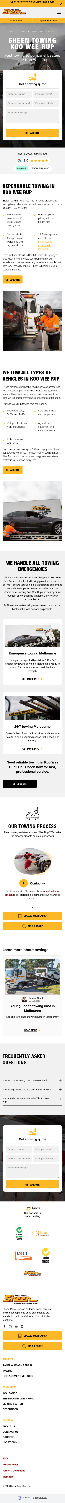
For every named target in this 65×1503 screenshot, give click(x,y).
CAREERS (8, 1437)
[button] (59, 12)
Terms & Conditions (14, 1470)
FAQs (6, 1458)
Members (8, 1476)
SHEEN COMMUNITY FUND (18, 1399)
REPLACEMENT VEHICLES (18, 1376)
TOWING (8, 1371)
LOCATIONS (10, 1443)
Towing (23, 31)
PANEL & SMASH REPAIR (17, 1366)
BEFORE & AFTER (13, 1404)
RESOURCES (10, 1409)
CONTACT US (10, 1432)
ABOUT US (9, 1427)
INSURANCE (10, 1393)
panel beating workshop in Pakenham (45, 246)
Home (11, 31)
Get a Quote (20, 783)
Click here (16, 2)
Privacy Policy (10, 1464)
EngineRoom (41, 1498)
